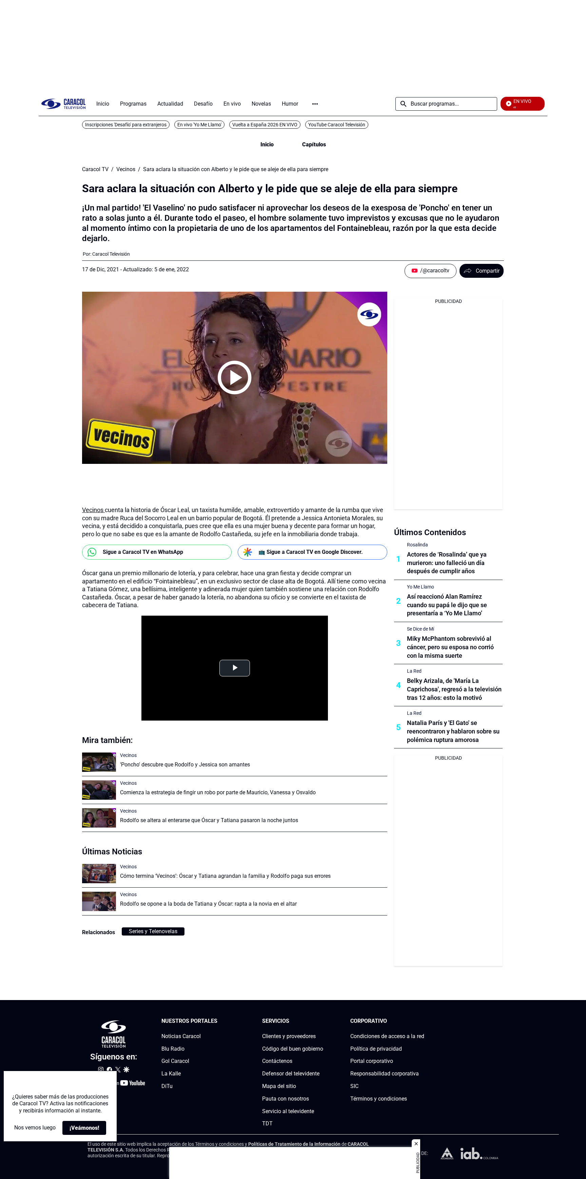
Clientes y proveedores (289, 1036)
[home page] (63, 103)
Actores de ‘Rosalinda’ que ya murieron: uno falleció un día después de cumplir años (447, 563)
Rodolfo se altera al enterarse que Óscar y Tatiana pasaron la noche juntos (209, 820)
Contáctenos (277, 1061)
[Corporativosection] (422, 1021)
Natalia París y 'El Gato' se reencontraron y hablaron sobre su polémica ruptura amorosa (453, 731)
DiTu (167, 1086)
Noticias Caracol (181, 1036)
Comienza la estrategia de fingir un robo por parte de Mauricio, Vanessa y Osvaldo (218, 792)
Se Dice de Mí (420, 629)
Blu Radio (172, 1049)
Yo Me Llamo (420, 587)
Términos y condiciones (378, 1098)
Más (315, 103)
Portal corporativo (371, 1061)
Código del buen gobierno (292, 1049)
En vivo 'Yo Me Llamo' (199, 124)
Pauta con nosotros (285, 1098)
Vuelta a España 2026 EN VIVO (264, 124)
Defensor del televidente (290, 1073)
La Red (414, 671)
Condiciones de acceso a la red (387, 1036)
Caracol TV (95, 169)
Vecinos (125, 169)
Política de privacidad (376, 1049)
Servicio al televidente (288, 1111)
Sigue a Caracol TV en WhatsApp (143, 552)
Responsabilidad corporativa (384, 1073)
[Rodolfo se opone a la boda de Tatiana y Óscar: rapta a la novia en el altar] (99, 901)
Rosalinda (417, 544)
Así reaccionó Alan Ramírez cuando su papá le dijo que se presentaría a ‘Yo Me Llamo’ (447, 605)
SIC (354, 1086)
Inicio (267, 144)
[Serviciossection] (321, 1021)
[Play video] (235, 378)
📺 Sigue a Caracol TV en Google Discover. (310, 552)
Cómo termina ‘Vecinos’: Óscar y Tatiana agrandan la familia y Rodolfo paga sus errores (225, 876)
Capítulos (314, 144)
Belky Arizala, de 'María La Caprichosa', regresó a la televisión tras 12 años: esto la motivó (454, 689)
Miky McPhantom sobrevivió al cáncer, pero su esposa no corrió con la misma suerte (450, 647)
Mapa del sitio (279, 1086)
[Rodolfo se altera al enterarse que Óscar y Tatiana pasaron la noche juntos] (99, 818)
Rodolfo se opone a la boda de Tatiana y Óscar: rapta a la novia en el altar (208, 904)
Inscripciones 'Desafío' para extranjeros (126, 124)
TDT (267, 1124)
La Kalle (171, 1073)
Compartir (488, 271)
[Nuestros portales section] (219, 1021)
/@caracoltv (434, 270)
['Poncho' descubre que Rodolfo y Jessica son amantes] (99, 762)
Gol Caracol (175, 1061)
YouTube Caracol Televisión (336, 124)
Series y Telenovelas (153, 931)
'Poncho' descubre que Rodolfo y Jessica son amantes (185, 764)
